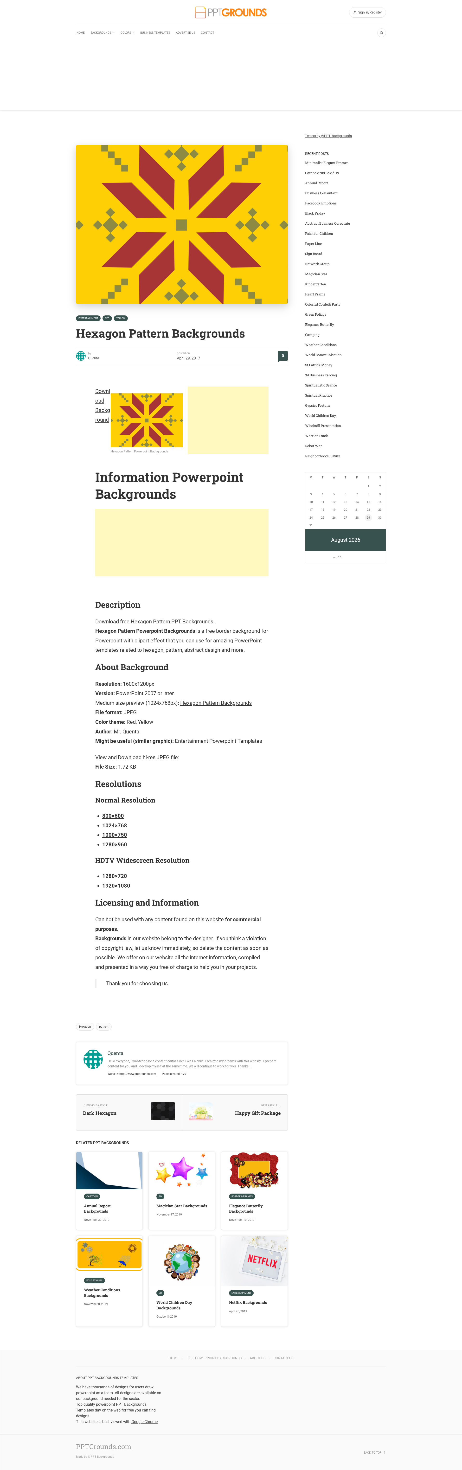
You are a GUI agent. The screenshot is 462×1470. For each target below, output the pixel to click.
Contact (207, 32)
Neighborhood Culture (322, 456)
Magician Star (316, 274)
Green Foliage (315, 314)
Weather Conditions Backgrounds (102, 1292)
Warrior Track (316, 435)
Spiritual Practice (318, 395)
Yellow (120, 318)
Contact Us (283, 1358)
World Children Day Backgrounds (174, 1305)
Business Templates (155, 32)
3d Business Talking (321, 375)
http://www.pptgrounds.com (137, 1074)
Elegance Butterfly (319, 324)
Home (81, 32)
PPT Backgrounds (102, 1456)
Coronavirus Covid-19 (322, 172)
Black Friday (315, 213)
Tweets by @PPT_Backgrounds (328, 136)
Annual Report (316, 183)
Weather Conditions (321, 344)
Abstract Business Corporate (327, 223)
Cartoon (92, 1196)
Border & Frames (242, 1196)
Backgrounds (100, 32)
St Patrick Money (318, 365)
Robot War (313, 446)
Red (107, 318)
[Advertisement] (231, 76)
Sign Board (313, 253)
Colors (126, 32)
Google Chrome (144, 1421)
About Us (257, 1358)
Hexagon (85, 1026)
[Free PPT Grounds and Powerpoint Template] (231, 12)
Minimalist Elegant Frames (326, 162)
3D (160, 1196)
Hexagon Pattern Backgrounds (216, 703)
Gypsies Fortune (317, 405)
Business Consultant (321, 193)
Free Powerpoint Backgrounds (214, 1358)
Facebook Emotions (321, 203)
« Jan (337, 557)
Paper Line (313, 243)
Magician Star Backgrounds (181, 1205)
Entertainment (88, 318)
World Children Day (320, 415)
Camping (312, 334)
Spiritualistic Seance (321, 385)
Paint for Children (319, 233)
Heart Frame (315, 294)
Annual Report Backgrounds (97, 1208)
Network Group (317, 263)
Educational (94, 1280)
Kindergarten (315, 284)
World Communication (323, 355)
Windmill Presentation (323, 425)
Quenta (93, 358)
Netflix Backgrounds (248, 1302)
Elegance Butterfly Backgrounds (246, 1208)
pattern (104, 1026)
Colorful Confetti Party (322, 304)
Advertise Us (185, 32)
